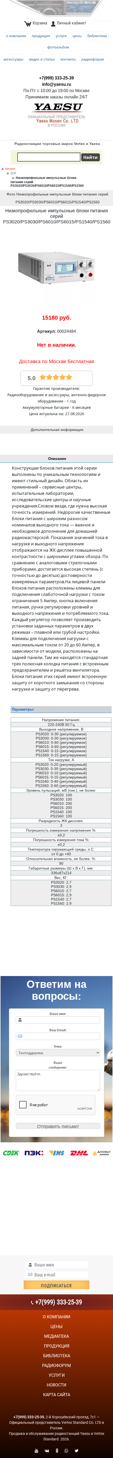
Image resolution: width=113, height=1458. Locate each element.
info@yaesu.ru (56, 84)
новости (56, 1384)
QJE (13, 173)
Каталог (10, 168)
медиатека (56, 1336)
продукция (56, 1346)
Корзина (40, 23)
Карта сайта (56, 1394)
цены (56, 1326)
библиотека (56, 1355)
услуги (57, 1375)
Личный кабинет (71, 23)
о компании (56, 1316)
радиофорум (56, 1365)
